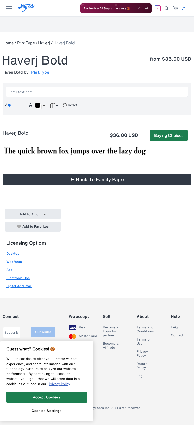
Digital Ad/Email (19, 286)
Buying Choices (169, 135)
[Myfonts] (26, 10)
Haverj (44, 43)
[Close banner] (138, 8)
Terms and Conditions (145, 329)
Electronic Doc (18, 277)
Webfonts (14, 261)
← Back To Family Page (97, 179)
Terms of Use (144, 341)
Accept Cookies (46, 397)
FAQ (174, 327)
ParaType (26, 43)
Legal (141, 376)
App (9, 269)
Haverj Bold (64, 43)
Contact (177, 335)
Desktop (12, 253)
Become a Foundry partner (110, 331)
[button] (40, 106)
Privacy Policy (142, 354)
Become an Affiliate (111, 346)
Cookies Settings (47, 410)
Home (8, 43)
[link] (175, 8)
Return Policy (142, 366)
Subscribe (43, 332)
